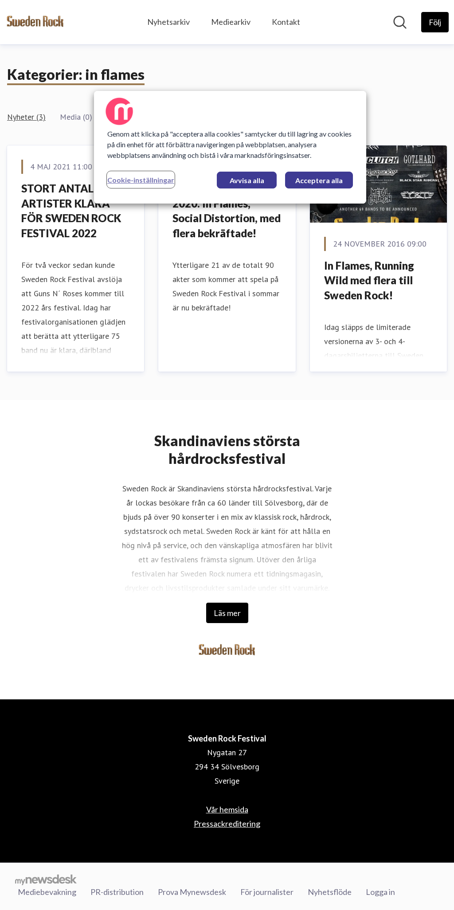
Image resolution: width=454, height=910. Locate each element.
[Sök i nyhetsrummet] (400, 22)
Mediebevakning (47, 892)
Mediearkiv (230, 22)
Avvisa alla (247, 180)
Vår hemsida (227, 809)
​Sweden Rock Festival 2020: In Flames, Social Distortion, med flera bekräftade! (226, 210)
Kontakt (286, 22)
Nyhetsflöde (330, 892)
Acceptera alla (319, 180)
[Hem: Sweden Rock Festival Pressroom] (35, 22)
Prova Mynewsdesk (192, 892)
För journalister (267, 892)
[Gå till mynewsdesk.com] (46, 879)
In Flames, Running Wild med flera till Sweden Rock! (369, 280)
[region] (230, 147)
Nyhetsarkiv (168, 22)
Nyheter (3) (26, 117)
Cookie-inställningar (140, 180)
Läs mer (227, 613)
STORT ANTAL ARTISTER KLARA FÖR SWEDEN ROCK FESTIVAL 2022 (71, 210)
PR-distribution (117, 892)
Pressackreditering (227, 823)
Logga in (380, 892)
